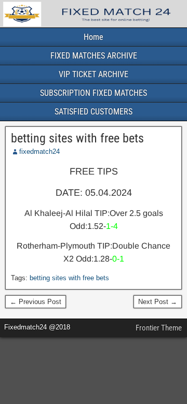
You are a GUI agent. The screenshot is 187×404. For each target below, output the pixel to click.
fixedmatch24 (39, 151)
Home (93, 37)
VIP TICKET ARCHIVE (93, 74)
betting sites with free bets (77, 138)
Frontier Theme (159, 328)
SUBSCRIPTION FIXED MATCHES (93, 93)
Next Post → (157, 302)
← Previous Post (35, 302)
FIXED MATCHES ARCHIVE (93, 56)
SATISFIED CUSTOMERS (93, 112)
